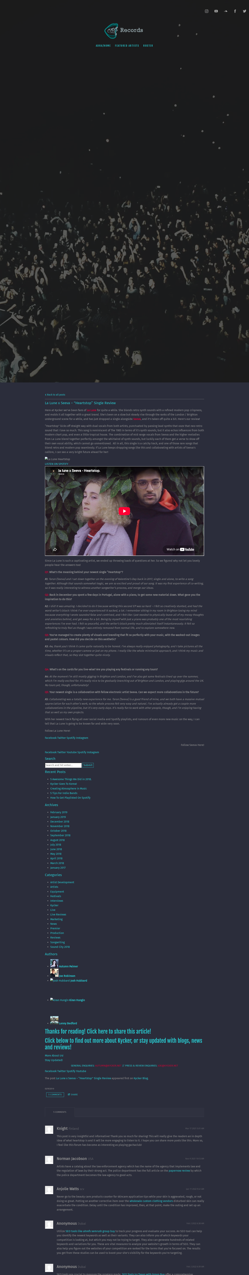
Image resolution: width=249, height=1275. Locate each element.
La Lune (91, 410)
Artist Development (62, 882)
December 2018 (59, 821)
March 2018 (57, 863)
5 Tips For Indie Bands (63, 793)
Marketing (56, 919)
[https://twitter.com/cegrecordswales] (244, 11)
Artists (54, 886)
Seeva (137, 419)
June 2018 (56, 849)
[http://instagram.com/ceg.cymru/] (206, 11)
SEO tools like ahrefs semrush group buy (90, 1231)
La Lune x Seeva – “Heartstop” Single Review (83, 1078)
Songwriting (57, 942)
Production (57, 933)
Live (52, 910)
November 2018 (59, 826)
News (53, 923)
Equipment (57, 891)
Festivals (55, 896)
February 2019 (58, 812)
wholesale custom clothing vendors (151, 1201)
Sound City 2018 (60, 946)
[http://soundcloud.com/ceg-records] (225, 11)
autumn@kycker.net (108, 1065)
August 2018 (57, 840)
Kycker (54, 905)
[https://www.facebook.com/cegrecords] (235, 11)
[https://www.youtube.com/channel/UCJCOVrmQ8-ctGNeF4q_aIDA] (216, 11)
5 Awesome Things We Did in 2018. (71, 779)
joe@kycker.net (168, 1065)
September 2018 (60, 835)
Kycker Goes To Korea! (63, 783)
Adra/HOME (103, 45)
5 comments (55, 1094)
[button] (56, 464)
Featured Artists (127, 45)
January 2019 (58, 817)
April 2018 (56, 858)
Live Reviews (58, 914)
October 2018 (58, 830)
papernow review (179, 1170)
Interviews (56, 900)
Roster (148, 45)
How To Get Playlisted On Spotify (70, 797)
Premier (55, 928)
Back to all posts (55, 394)
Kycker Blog (141, 1078)
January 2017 (58, 867)
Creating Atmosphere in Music (68, 788)
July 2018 (55, 844)
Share (74, 1094)
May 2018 (55, 853)
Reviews (55, 937)
